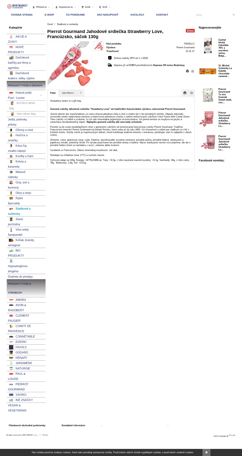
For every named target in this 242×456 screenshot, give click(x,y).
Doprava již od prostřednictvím (149, 65)
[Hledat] (233, 14)
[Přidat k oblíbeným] (192, 71)
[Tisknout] (187, 71)
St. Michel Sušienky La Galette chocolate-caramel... (225, 71)
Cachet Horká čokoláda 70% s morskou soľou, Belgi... (223, 47)
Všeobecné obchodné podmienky (27, 425)
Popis (53, 93)
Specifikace (68, 93)
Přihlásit (45, 435)
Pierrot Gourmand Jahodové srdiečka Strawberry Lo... (224, 119)
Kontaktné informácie (73, 425)
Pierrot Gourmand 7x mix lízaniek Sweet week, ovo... (225, 96)
